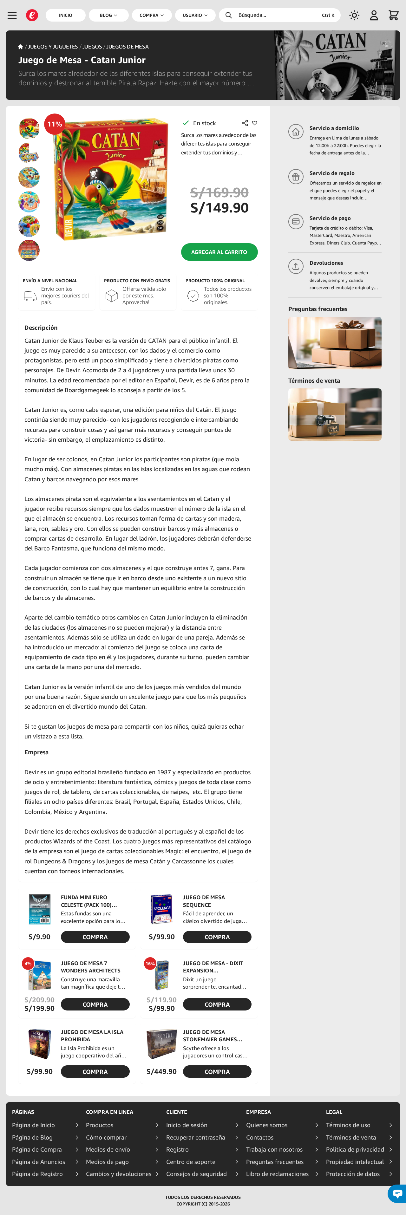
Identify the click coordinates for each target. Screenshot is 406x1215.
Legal (334, 1112)
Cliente (176, 1112)
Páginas (23, 1112)
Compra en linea (109, 1112)
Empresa (258, 1112)
